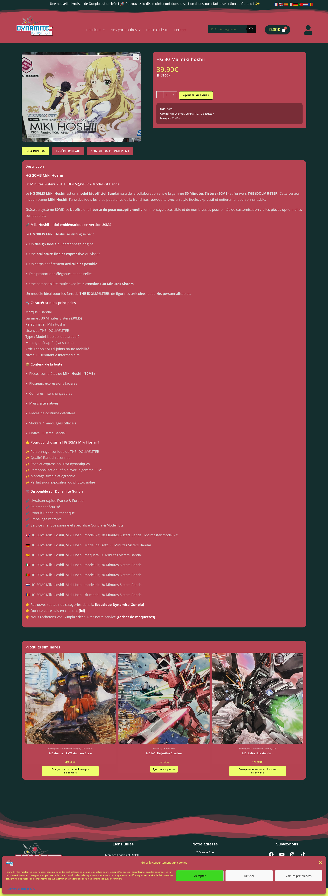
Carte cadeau (157, 30)
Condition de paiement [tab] (110, 151)
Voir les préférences (298, 876)
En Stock (179, 113)
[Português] (300, 4)
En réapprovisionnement (60, 748)
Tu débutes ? (206, 113)
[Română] (310, 4)
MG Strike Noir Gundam (257, 753)
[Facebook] (271, 854)
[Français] (276, 4)
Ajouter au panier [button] (164, 769)
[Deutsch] (295, 4)
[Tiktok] (303, 854)
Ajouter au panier (196, 95)
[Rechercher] (251, 29)
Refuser (249, 876)
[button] (320, 863)
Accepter (200, 876)
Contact (180, 30)
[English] (281, 4)
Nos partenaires (124, 30)
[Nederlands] (305, 4)
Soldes (89, 748)
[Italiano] (291, 4)
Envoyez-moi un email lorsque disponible (70, 771)
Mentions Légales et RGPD (21, 888)
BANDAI (175, 118)
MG (83, 748)
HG (196, 113)
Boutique (93, 30)
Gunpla (189, 113)
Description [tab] (35, 151)
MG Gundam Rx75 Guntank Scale (70, 753)
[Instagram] (292, 854)
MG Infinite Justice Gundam (164, 753)
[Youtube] (282, 854)
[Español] (286, 4)
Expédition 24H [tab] (68, 151)
